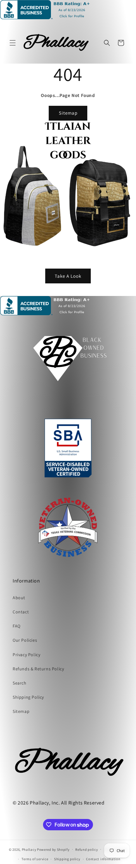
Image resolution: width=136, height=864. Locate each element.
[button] (13, 43)
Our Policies (25, 640)
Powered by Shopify (53, 849)
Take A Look (68, 276)
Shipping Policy (28, 697)
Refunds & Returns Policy (38, 669)
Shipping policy (67, 859)
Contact (21, 612)
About (19, 597)
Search (20, 683)
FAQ (17, 626)
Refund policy (86, 849)
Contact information (103, 859)
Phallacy (29, 849)
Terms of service (35, 859)
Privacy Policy (26, 654)
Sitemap (68, 113)
